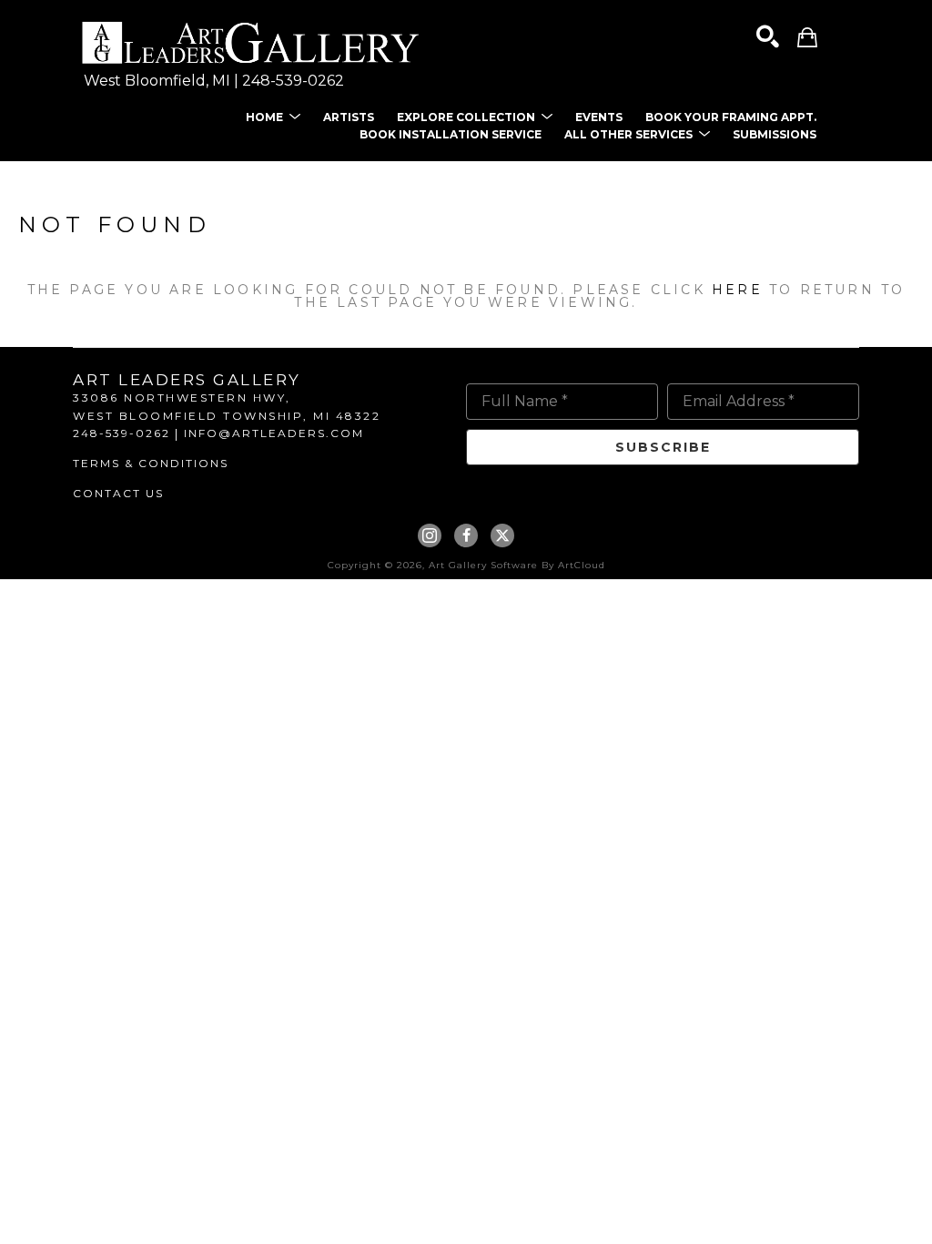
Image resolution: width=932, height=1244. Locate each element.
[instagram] (429, 535)
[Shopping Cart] (807, 36)
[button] (273, 116)
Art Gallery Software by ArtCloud (517, 565)
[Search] (767, 36)
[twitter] (502, 535)
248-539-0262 (293, 80)
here (737, 289)
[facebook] (466, 535)
